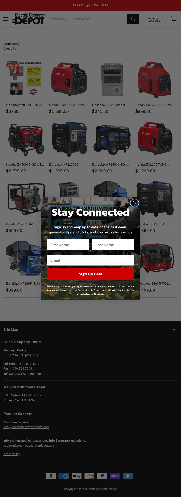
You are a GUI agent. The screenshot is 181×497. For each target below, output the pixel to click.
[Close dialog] (134, 203)
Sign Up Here (90, 274)
